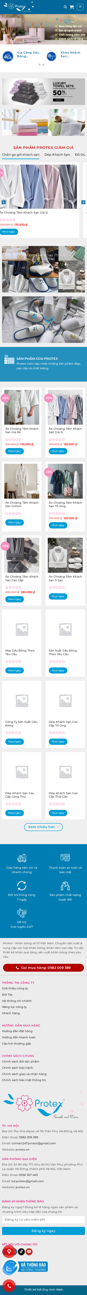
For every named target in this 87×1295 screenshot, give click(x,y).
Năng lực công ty (14, 1007)
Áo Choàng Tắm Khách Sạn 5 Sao (65, 578)
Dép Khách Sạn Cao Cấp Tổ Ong (63, 723)
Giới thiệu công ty (15, 988)
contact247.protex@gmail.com (34, 1143)
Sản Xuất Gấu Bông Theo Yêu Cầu (63, 652)
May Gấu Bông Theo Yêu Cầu (20, 652)
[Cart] (72, 7)
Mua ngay (34, 221)
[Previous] (4, 202)
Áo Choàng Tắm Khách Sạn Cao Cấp (22, 578)
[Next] (83, 202)
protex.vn (23, 1149)
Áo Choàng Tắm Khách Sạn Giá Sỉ (65, 430)
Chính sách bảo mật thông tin (24, 1080)
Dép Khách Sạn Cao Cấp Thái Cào (63, 795)
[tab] (20, 154)
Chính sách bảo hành (17, 1068)
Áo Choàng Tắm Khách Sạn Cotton (32, 212)
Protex (51, 358)
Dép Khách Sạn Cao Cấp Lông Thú (19, 795)
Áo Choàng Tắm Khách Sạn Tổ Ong (65, 504)
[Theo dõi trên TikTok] (21, 1252)
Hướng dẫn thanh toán (19, 1037)
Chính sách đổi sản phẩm (20, 1061)
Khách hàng (11, 1013)
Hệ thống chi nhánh (17, 1001)
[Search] (65, 7)
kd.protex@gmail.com (28, 1181)
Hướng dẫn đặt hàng (17, 1031)
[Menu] (80, 7)
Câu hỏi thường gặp (16, 1043)
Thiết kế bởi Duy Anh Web (43, 1289)
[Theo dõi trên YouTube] (29, 1252)
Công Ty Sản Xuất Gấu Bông (21, 723)
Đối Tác (7, 994)
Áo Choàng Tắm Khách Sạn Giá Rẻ (22, 430)
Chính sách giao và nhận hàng (24, 1074)
